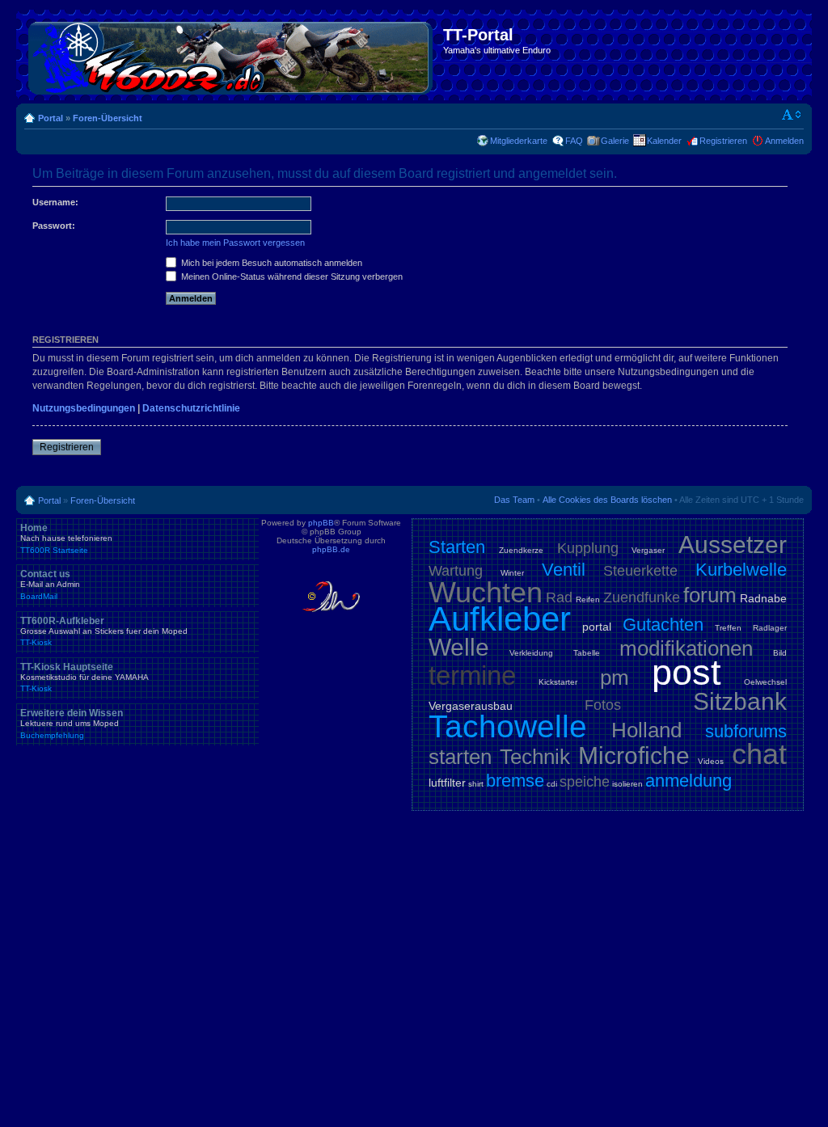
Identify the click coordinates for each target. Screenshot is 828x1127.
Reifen (588, 599)
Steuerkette (640, 571)
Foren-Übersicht (107, 118)
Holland (646, 730)
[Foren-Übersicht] (231, 55)
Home (66, 538)
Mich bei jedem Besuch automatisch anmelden (270, 263)
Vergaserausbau (471, 705)
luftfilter (447, 782)
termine (472, 675)
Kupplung (588, 548)
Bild (780, 652)
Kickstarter (558, 681)
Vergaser (648, 550)
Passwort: (53, 225)
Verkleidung (531, 652)
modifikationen (686, 648)
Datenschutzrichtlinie (191, 408)
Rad (559, 597)
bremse (515, 780)
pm (614, 677)
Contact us (50, 584)
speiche (585, 782)
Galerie (615, 141)
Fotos (603, 705)
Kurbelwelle (741, 569)
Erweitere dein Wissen (71, 723)
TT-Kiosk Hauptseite (84, 677)
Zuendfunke (641, 597)
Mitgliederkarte (518, 141)
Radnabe (763, 598)
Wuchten (486, 592)
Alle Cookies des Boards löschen (607, 499)
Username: (55, 202)
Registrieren (723, 141)
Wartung (456, 571)
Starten (457, 547)
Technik (535, 757)
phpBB (321, 522)
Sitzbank (740, 701)
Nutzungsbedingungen (83, 408)
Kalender (664, 141)
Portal (50, 118)
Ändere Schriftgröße (792, 115)
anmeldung (688, 780)
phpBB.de (331, 549)
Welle (459, 647)
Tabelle (586, 652)
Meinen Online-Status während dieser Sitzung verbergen (291, 276)
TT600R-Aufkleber (104, 631)
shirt (476, 783)
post (686, 672)
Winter (512, 572)
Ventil (563, 569)
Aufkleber (500, 619)
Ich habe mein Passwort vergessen (235, 242)
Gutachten (663, 624)
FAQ (574, 141)
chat (759, 753)
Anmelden (784, 141)
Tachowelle (508, 726)
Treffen (728, 627)
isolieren (627, 783)
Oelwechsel (765, 681)
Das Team (514, 499)
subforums (746, 731)
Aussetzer (732, 544)
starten (460, 757)
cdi (552, 783)
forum (710, 595)
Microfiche (634, 755)
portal (596, 626)
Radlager (770, 627)
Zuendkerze (521, 550)
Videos (711, 761)
